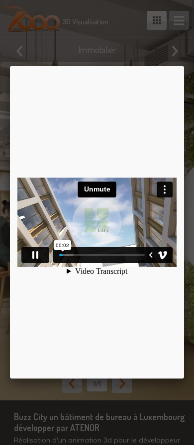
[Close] (184, 66)
